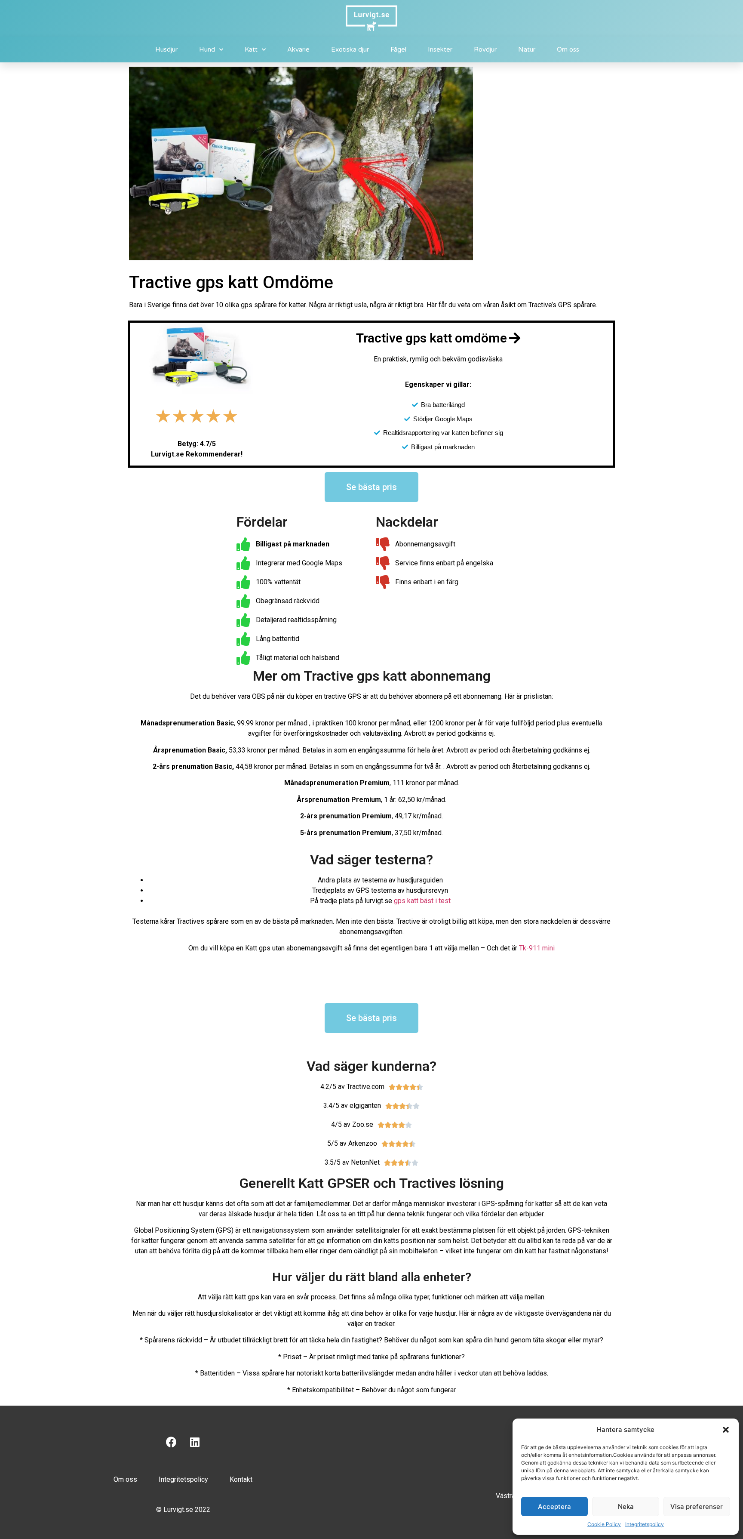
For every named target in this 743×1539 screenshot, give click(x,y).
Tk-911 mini (537, 948)
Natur (526, 49)
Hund (207, 49)
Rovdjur (485, 49)
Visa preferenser (696, 1506)
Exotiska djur (350, 49)
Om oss (568, 49)
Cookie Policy (604, 1524)
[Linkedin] (195, 1442)
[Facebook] (171, 1442)
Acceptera (554, 1506)
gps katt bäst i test (422, 901)
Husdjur (166, 49)
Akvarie (298, 49)
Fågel (398, 49)
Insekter (440, 49)
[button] (726, 1429)
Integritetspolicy (644, 1524)
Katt (251, 49)
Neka (626, 1506)
